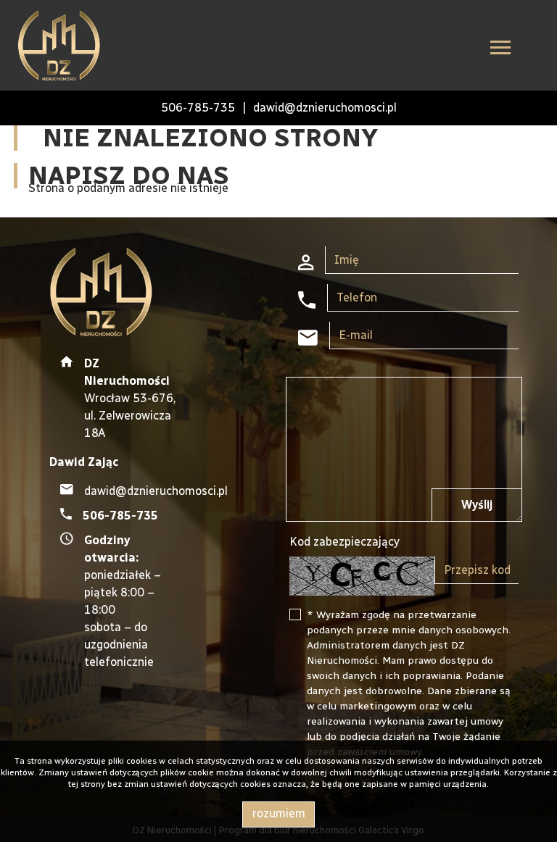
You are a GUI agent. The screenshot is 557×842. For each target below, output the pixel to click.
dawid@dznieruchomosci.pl (325, 107)
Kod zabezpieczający (344, 542)
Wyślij (476, 505)
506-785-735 (198, 107)
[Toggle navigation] (500, 50)
